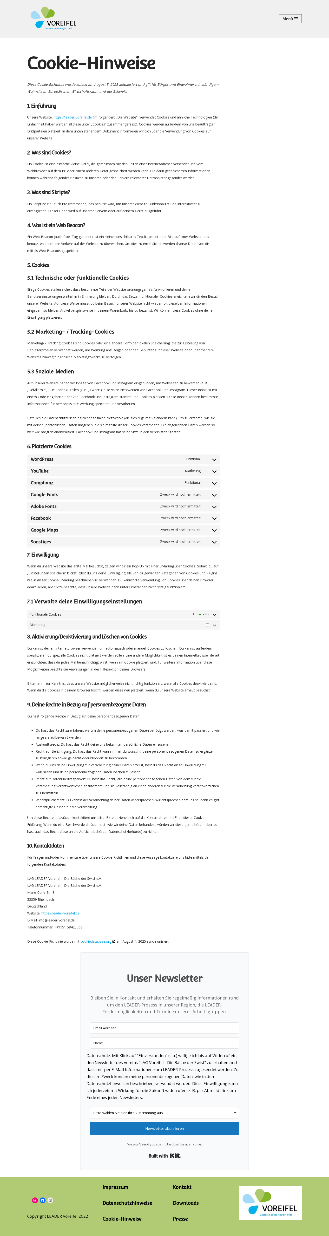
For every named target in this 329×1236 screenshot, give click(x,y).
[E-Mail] (50, 1200)
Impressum (115, 1187)
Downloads (186, 1203)
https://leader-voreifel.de (73, 117)
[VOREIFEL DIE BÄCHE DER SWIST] (53, 18)
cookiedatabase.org (95, 941)
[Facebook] (43, 1200)
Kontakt (182, 1187)
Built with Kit (165, 1155)
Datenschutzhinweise (127, 1203)
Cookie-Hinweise (122, 1219)
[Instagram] (35, 1200)
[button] (164, 1078)
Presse (180, 1219)
